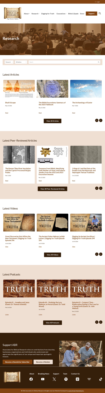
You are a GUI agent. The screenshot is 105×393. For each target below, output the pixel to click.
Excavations (61, 14)
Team (65, 374)
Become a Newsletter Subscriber (17, 362)
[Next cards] (100, 120)
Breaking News (43, 374)
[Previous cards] (96, 120)
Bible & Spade (73, 14)
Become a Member (43, 362)
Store (82, 14)
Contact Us (75, 374)
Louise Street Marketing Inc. (76, 390)
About (26, 14)
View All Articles (52, 121)
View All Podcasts (52, 323)
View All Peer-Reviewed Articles (52, 189)
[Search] (100, 13)
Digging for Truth (47, 14)
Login (98, 2)
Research (35, 14)
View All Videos (52, 255)
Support (91, 14)
